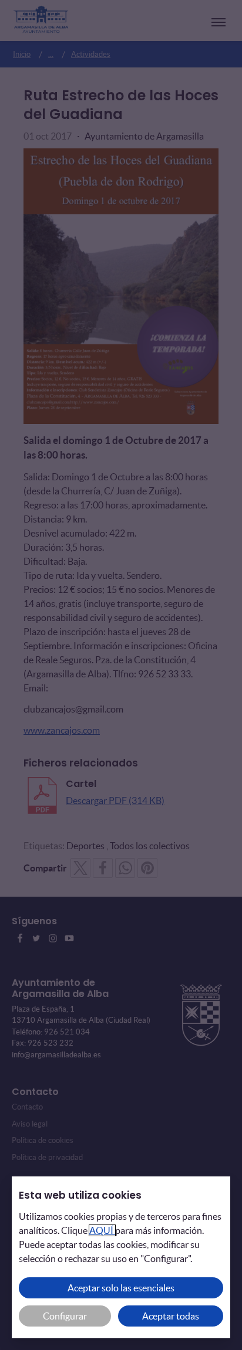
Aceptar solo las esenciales (121, 1288)
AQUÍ (102, 1230)
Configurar (65, 1316)
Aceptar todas (170, 1316)
